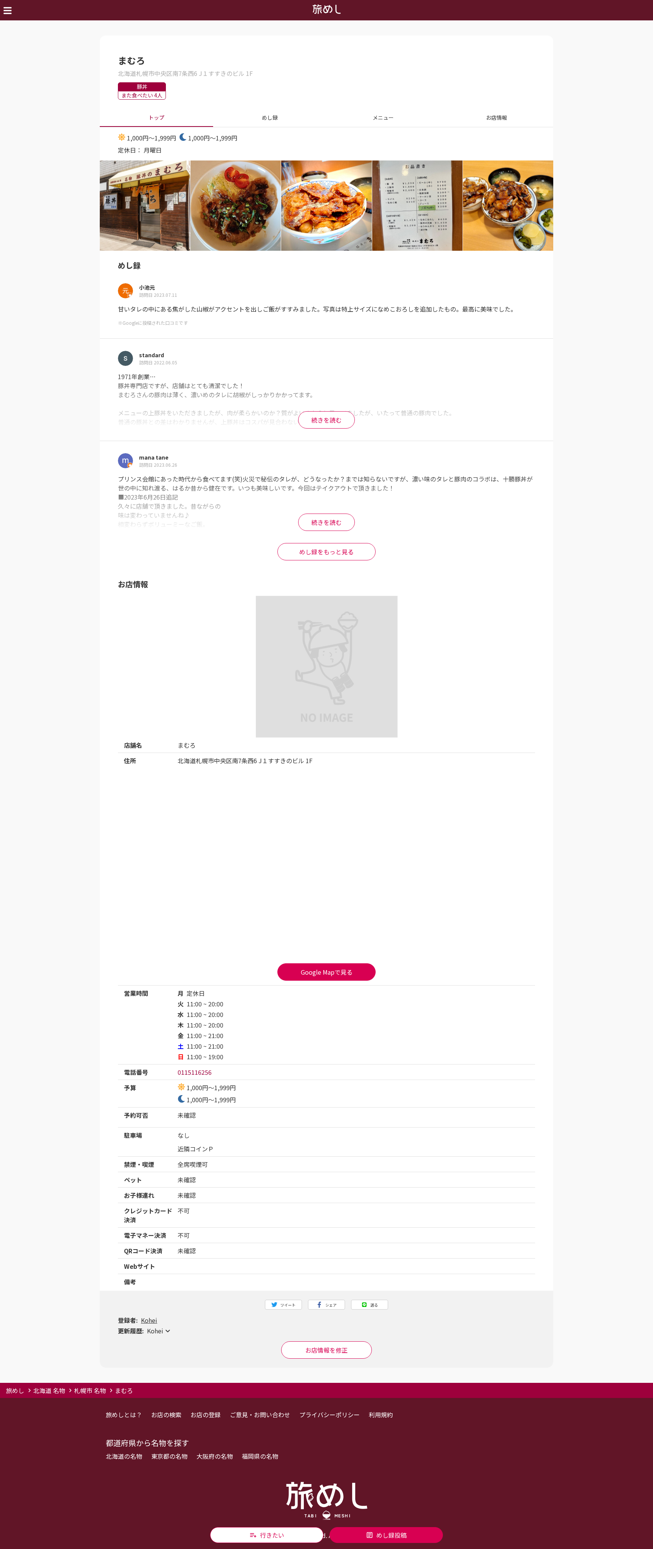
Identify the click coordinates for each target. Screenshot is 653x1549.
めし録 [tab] (270, 117)
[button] (326, 1330)
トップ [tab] (156, 117)
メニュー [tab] (383, 117)
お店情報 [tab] (496, 117)
